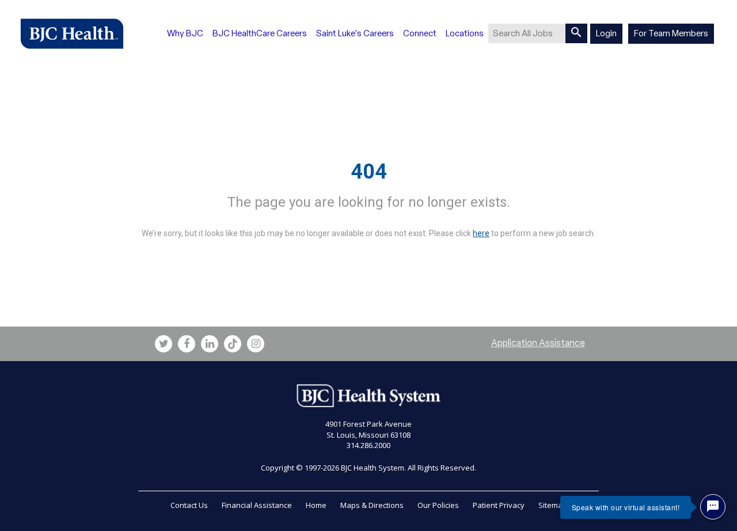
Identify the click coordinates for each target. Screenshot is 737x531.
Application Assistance (538, 342)
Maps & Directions (372, 505)
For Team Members (671, 33)
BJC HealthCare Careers (259, 33)
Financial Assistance (257, 505)
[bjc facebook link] (186, 343)
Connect (419, 33)
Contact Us (189, 505)
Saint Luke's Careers (355, 33)
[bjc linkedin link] (209, 343)
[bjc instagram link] (255, 343)
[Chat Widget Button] (712, 506)
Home (316, 505)
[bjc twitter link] (163, 343)
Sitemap (552, 505)
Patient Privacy (499, 505)
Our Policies (438, 505)
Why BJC (185, 33)
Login (606, 33)
